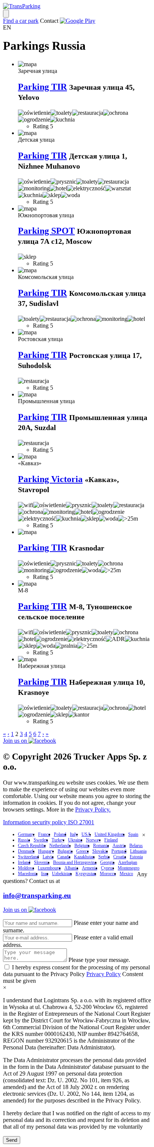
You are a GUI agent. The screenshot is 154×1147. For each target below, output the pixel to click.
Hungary (46, 851)
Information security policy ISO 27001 (48, 822)
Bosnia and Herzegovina (74, 862)
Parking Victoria (50, 479)
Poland (60, 834)
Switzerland (28, 856)
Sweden (41, 840)
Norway (93, 840)
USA (86, 834)
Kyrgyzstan (86, 873)
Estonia (136, 856)
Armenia (89, 868)
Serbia (104, 856)
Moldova (26, 868)
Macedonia (27, 873)
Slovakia (100, 851)
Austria (119, 845)
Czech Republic (32, 845)
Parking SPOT (46, 231)
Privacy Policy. (93, 809)
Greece (82, 851)
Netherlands (60, 845)
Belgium (81, 845)
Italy (74, 834)
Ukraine (75, 840)
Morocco (108, 873)
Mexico (126, 873)
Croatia (119, 856)
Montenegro (128, 868)
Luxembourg (49, 868)
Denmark (26, 851)
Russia (24, 840)
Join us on (15, 740)
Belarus (136, 845)
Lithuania (138, 851)
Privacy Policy (103, 974)
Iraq (44, 873)
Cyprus (107, 868)
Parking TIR (42, 87)
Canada (63, 856)
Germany (26, 834)
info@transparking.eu (37, 895)
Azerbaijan (127, 862)
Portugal (118, 851)
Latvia (48, 856)
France (44, 834)
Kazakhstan (84, 856)
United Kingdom (109, 834)
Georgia (107, 862)
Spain (133, 834)
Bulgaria (65, 851)
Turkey (58, 840)
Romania (101, 845)
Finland (111, 840)
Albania (71, 868)
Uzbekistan (62, 873)
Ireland (24, 862)
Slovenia (41, 862)
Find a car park (20, 21)
